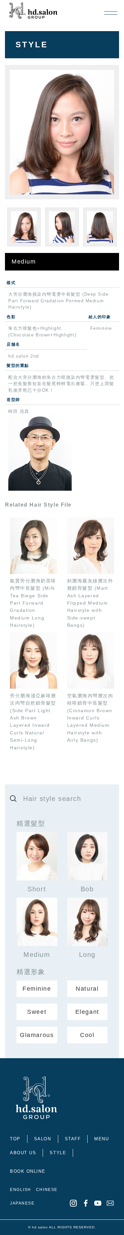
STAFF (73, 1138)
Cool (87, 1035)
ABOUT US (23, 1152)
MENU (101, 1138)
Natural (87, 988)
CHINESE (47, 1189)
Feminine (36, 988)
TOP (15, 1138)
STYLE (58, 1152)
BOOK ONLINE (27, 1171)
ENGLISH (20, 1189)
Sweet (36, 1012)
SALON (42, 1138)
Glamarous (37, 1035)
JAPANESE (22, 1203)
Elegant (87, 1012)
